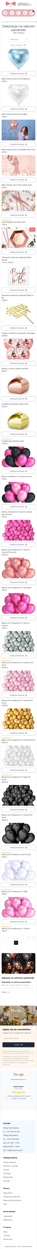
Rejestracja (7, 1220)
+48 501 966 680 (12, 1139)
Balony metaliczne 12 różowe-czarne (17, 476)
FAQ (5, 1204)
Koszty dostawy (9, 1162)
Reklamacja (8, 1177)
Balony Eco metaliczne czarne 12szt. (16, 854)
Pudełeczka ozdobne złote (13, 441)
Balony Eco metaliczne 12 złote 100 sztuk (18, 740)
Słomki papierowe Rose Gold (13, 222)
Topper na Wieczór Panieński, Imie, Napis (18, 333)
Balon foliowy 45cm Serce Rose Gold (17, 185)
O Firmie (6, 1236)
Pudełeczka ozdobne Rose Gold (15, 404)
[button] (18, 73)
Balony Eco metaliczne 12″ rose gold (16, 588)
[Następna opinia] (32, 1096)
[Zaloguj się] (25, 13)
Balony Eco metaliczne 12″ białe (14, 892)
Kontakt (6, 1181)
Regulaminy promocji (12, 1200)
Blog (5, 1232)
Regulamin (7, 1193)
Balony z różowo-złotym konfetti (15, 369)
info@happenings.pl (14, 1150)
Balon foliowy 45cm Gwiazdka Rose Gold (18, 150)
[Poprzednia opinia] (5, 1096)
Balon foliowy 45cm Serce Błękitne (16, 79)
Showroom (7, 1239)
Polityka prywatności (11, 1197)
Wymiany (7, 1173)
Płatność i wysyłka (10, 1166)
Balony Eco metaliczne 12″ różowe (16, 929)
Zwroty (6, 1170)
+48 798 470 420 (13, 1132)
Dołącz (17, 1045)
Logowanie (7, 1216)
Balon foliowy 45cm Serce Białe (14, 114)
